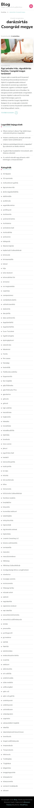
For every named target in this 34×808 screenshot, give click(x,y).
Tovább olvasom (7, 113)
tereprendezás (8, 745)
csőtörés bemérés (9, 304)
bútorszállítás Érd (9, 277)
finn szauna (6, 358)
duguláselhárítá (8, 322)
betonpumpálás (8, 259)
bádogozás (6, 241)
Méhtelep (6, 561)
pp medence (7, 637)
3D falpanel (7, 174)
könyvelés (6, 507)
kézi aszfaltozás (8, 480)
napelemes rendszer (9, 606)
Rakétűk (6, 646)
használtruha (7, 412)
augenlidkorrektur (9, 205)
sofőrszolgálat (8, 687)
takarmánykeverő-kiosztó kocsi (13, 732)
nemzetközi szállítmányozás (12, 619)
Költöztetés (7, 489)
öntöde (5, 624)
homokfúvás (7, 426)
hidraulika (6, 421)
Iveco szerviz (7, 444)
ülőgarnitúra (7, 768)
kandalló (6, 457)
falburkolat (6, 349)
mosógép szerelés (9, 579)
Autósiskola (7, 223)
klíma (4, 484)
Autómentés (7, 214)
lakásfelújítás (7, 516)
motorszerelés (8, 583)
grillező (5, 403)
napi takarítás (7, 610)
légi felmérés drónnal (10, 529)
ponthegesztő (7, 633)
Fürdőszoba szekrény (10, 372)
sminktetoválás (8, 678)
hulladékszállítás (8, 430)
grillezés (6, 399)
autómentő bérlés (9, 219)
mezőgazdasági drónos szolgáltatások (16, 570)
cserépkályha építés (9, 300)
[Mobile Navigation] (31, 6)
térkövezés (6, 755)
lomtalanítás (7, 547)
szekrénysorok (8, 700)
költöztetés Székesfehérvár (12, 493)
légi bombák (7, 525)
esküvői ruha (7, 345)
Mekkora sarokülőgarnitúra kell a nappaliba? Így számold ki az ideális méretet (17, 145)
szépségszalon (8, 714)
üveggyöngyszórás (9, 772)
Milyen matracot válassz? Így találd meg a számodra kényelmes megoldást (17, 132)
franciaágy (6, 363)
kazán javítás (7, 466)
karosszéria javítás (9, 462)
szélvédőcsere (8, 709)
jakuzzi (5, 448)
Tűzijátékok (7, 764)
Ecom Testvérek (8, 331)
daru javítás (6, 313)
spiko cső (6, 691)
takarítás (6, 727)
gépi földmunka (8, 385)
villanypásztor (7, 777)
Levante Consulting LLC (11, 538)
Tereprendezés (8, 750)
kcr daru (5, 471)
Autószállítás (7, 232)
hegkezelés (7, 417)
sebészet (6, 664)
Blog (5, 4)
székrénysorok (8, 705)
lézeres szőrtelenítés (10, 543)
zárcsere (5, 790)
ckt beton (6, 282)
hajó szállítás (7, 408)
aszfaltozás (7, 201)
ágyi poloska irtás (9, 187)
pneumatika (7, 628)
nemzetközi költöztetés (11, 615)
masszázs (6, 552)
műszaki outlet (8, 592)
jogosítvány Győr (8, 453)
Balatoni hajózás (8, 246)
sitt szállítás (7, 674)
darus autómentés (9, 318)
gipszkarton (7, 394)
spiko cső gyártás (8, 696)
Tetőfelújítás (7, 759)
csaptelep (6, 291)
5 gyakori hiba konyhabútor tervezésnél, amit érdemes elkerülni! (18, 152)
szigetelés (6, 719)
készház (5, 475)
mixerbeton (6, 574)
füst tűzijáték (7, 381)
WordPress (24, 805)
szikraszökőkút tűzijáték (11, 723)
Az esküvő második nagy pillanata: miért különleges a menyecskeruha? (16, 158)
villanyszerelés (8, 781)
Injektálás (6, 435)
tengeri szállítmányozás (11, 741)
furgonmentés (7, 376)
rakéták (5, 642)
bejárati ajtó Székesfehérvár (12, 250)
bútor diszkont (8, 273)
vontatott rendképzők (10, 786)
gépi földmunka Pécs (10, 390)
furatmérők (6, 367)
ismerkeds (6, 439)
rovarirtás (5, 66)
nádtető (5, 597)
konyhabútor (7, 502)
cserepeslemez (8, 295)
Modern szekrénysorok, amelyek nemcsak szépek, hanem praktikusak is (17, 139)
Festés (5, 354)
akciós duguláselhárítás (10, 192)
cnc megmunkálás (9, 286)
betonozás (6, 255)
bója (4, 268)
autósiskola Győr (8, 228)
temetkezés (7, 736)
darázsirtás (6, 309)
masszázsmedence (9, 556)
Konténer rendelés (9, 498)
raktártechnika (7, 651)
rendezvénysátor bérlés (11, 655)
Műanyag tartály (8, 588)
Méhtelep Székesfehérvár (11, 565)
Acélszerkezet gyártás (10, 183)
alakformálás (7, 196)
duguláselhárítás (8, 327)
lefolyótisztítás (8, 520)
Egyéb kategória (8, 336)
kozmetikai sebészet (10, 511)
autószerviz (7, 237)
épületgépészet (8, 340)
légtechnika (7, 534)
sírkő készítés (7, 669)
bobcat (5, 264)
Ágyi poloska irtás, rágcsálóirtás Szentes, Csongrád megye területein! (16, 71)
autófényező (7, 210)
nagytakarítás (7, 601)
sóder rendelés (8, 682)
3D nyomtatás (8, 178)
